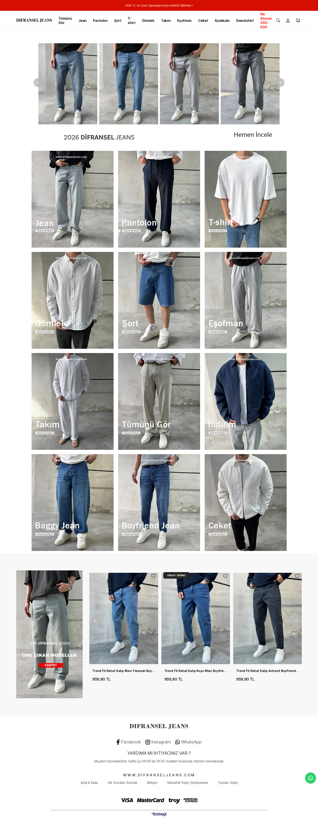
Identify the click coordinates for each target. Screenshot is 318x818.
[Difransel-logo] (34, 20)
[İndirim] (245, 401)
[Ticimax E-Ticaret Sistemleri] (159, 814)
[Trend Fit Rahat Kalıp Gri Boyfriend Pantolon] (267, 618)
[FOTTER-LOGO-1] (159, 725)
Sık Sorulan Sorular (122, 782)
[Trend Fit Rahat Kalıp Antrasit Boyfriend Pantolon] (195, 618)
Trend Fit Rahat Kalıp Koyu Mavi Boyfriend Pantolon (123, 671)
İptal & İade (89, 782)
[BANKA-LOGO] (159, 800)
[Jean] (72, 199)
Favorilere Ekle (153, 576)
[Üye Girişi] (288, 20)
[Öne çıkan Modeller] (49, 634)
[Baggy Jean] (72, 502)
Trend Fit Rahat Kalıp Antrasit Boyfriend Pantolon (195, 671)
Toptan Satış (228, 782)
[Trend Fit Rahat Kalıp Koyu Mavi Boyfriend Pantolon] (123, 618)
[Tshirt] (245, 199)
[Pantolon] (159, 199)
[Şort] (159, 300)
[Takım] (72, 401)
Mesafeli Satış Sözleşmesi (187, 782)
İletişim (152, 782)
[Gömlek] (72, 300)
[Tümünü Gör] (159, 401)
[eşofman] (245, 300)
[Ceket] (245, 502)
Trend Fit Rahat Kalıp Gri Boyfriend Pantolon (267, 671)
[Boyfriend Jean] (159, 502)
